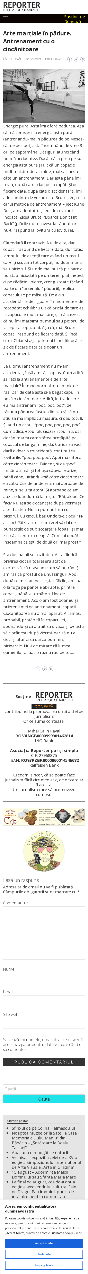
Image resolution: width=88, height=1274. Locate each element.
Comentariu (15, 902)
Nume (9, 969)
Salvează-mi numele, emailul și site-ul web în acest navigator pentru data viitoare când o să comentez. (44, 1044)
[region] (44, 1236)
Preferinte (44, 1254)
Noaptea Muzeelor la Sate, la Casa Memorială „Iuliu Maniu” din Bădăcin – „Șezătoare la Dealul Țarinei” (44, 1140)
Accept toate (44, 1243)
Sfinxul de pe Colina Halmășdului (43, 1128)
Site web (10, 1014)
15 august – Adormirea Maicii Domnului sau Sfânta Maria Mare (44, 1174)
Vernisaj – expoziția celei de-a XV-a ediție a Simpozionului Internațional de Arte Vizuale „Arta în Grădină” (46, 1162)
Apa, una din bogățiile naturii (40, 1152)
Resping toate (44, 1265)
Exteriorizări (53, 59)
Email (8, 991)
